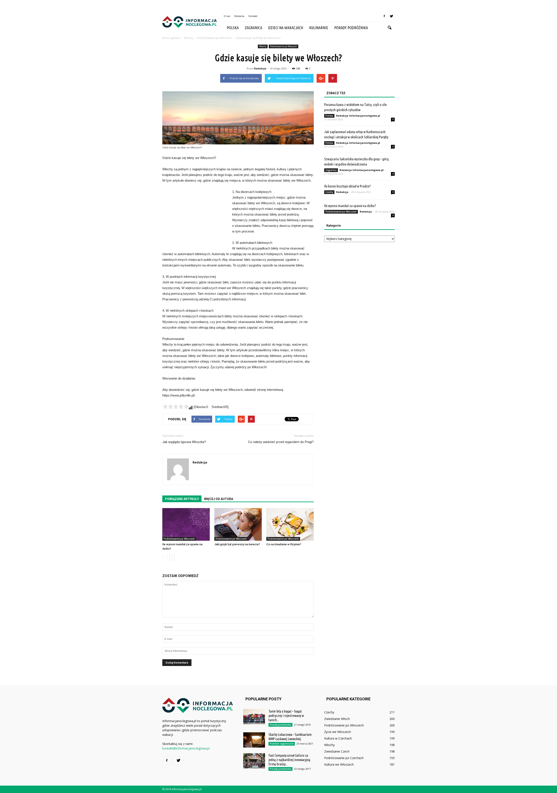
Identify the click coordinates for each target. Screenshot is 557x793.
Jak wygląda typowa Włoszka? (184, 442)
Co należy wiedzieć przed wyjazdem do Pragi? (281, 442)
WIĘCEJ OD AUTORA (218, 499)
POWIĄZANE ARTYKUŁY (182, 499)
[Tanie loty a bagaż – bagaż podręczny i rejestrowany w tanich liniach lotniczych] (254, 716)
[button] (389, 28)
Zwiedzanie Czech (336, 751)
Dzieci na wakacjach (285, 27)
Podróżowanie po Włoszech (283, 46)
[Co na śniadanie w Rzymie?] (290, 524)
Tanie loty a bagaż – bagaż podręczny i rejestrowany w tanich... (286, 715)
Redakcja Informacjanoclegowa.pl (358, 115)
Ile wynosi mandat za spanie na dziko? (350, 206)
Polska (233, 27)
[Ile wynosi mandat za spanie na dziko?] (186, 524)
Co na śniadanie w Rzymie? (283, 544)
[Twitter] (391, 16)
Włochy (262, 46)
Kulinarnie (318, 27)
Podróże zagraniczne (282, 743)
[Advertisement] (195, 218)
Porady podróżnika (351, 27)
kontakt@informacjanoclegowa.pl (186, 748)
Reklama (239, 16)
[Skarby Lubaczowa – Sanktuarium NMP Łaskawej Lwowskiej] (254, 740)
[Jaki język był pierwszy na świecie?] (238, 524)
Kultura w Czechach (338, 738)
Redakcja (260, 68)
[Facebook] (384, 16)
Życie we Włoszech (337, 732)
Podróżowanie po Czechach (344, 758)
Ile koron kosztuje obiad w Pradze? (347, 186)
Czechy (329, 192)
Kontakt (252, 16)
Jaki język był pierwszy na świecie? (237, 544)
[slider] (175, 406)
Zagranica (253, 27)
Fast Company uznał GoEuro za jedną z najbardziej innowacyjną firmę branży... (289, 759)
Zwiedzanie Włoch (337, 719)
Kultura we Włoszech (339, 764)
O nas (227, 16)
